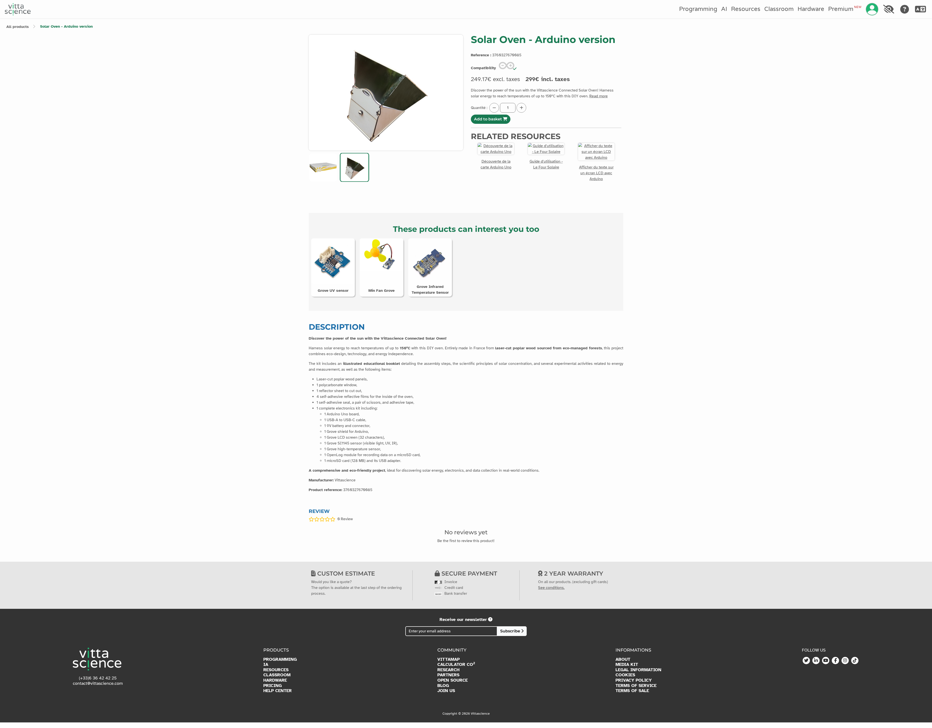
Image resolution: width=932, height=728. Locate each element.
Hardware (811, 9)
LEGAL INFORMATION (638, 669)
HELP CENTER (277, 690)
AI (724, 9)
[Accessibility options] (888, 9)
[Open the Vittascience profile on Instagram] (845, 660)
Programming (698, 9)
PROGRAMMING (280, 659)
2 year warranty (572, 573)
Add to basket (488, 119)
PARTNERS (448, 675)
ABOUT (623, 659)
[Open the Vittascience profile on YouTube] (825, 660)
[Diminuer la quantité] (494, 108)
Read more (598, 96)
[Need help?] (904, 9)
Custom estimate (345, 573)
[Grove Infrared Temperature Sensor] (430, 261)
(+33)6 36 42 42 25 (98, 678)
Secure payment (468, 573)
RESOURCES (276, 669)
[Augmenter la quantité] (521, 108)
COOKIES (625, 675)
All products (17, 26)
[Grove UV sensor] (333, 260)
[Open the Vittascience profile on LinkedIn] (816, 660)
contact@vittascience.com (98, 683)
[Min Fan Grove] (381, 254)
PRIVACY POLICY (634, 680)
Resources (745, 9)
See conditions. (551, 587)
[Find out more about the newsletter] (490, 619)
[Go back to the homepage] (18, 9)
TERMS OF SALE (632, 690)
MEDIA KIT (627, 664)
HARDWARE (275, 680)
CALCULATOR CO (456, 664)
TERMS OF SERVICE (636, 685)
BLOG (443, 685)
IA (265, 664)
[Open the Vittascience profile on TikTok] (854, 660)
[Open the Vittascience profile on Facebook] (835, 660)
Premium (844, 9)
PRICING (272, 685)
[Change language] (920, 9)
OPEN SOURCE (452, 680)
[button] (323, 167)
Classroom (779, 9)
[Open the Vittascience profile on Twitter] (806, 660)
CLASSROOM (277, 675)
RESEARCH (448, 669)
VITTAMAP (448, 659)
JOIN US (446, 690)
